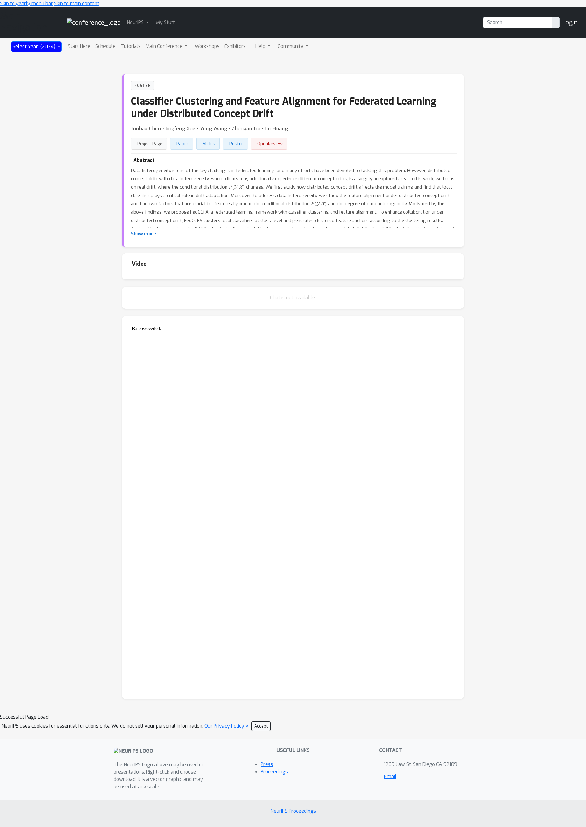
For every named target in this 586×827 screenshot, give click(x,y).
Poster (236, 144)
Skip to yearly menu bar (26, 3)
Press (267, 764)
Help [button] (261, 46)
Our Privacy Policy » (227, 726)
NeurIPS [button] (136, 22)
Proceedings (274, 771)
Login (569, 22)
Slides (209, 144)
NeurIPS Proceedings (293, 811)
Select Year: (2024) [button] (34, 46)
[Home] (94, 22)
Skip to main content (76, 3)
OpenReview (270, 144)
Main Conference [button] (165, 46)
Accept (261, 726)
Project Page (149, 143)
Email (390, 776)
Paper (182, 144)
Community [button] (291, 46)
